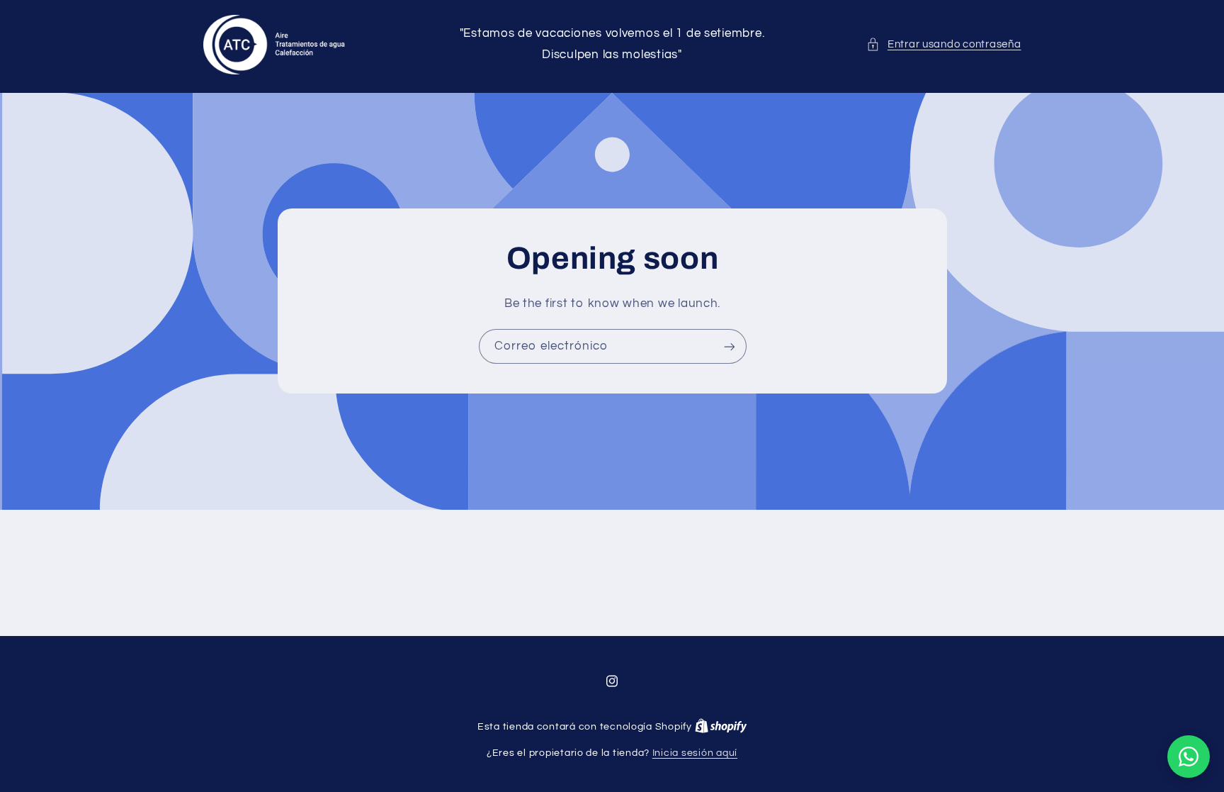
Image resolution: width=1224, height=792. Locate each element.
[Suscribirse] (729, 346)
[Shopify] (721, 727)
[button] (943, 44)
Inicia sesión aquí (694, 753)
